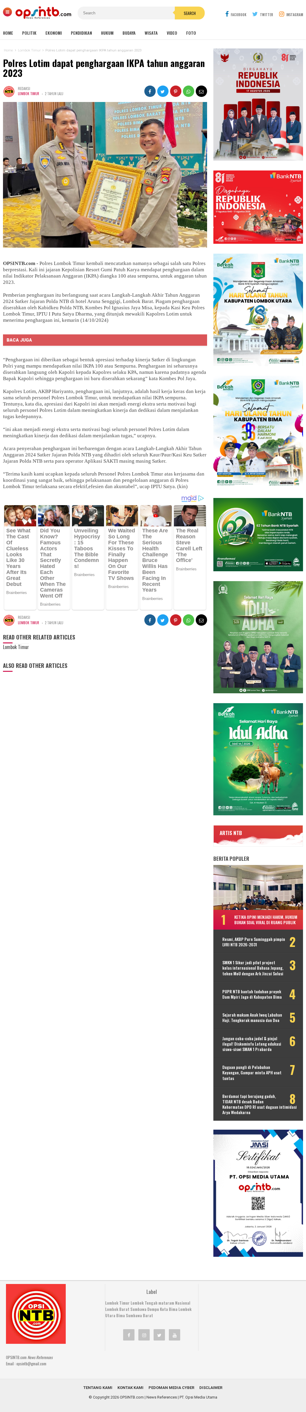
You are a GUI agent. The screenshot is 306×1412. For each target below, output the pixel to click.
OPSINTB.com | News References (148, 1397)
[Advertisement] (249, 1321)
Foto (191, 33)
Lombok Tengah (144, 1303)
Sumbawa (138, 1309)
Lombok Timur (28, 93)
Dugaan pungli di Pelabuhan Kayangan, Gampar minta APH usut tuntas (251, 1072)
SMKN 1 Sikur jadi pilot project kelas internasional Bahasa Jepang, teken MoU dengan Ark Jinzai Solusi (252, 968)
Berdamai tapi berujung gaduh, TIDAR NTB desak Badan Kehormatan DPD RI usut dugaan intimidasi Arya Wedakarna (259, 1104)
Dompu (153, 1309)
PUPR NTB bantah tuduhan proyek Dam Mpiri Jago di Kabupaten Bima (252, 994)
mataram (166, 1303)
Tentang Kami (97, 1387)
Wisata (151, 33)
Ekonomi (53, 33)
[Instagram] (144, 1335)
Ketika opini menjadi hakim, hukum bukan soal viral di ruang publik (265, 919)
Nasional (182, 1303)
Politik (29, 33)
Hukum (107, 33)
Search (190, 13)
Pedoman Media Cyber (171, 1387)
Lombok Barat (117, 1309)
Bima (120, 1315)
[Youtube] (174, 1335)
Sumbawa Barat (139, 1315)
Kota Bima (169, 1309)
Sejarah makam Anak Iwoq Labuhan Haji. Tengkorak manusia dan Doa (252, 1017)
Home (8, 33)
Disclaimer (210, 1387)
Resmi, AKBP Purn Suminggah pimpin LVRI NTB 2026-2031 (253, 941)
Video (172, 33)
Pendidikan (81, 33)
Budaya (129, 33)
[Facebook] (128, 1335)
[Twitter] (159, 1335)
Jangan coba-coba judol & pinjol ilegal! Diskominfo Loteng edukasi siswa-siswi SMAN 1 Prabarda (251, 1044)
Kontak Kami (130, 1387)
